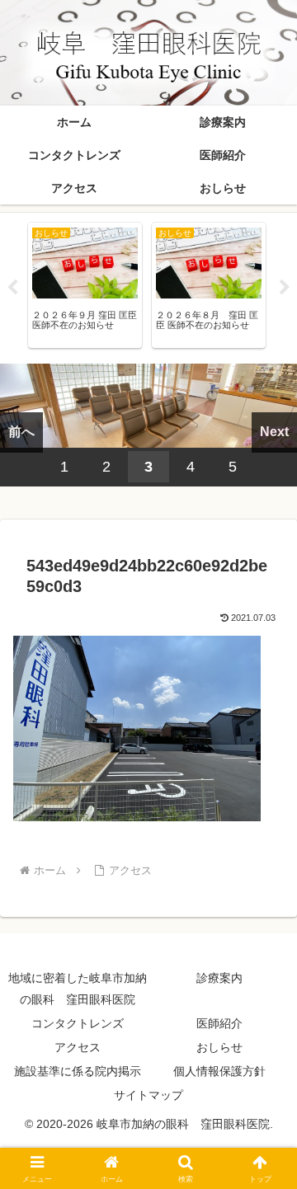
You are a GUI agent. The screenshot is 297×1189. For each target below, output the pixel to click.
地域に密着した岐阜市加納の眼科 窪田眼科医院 (77, 988)
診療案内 (219, 978)
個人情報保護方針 (219, 1071)
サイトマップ (148, 1095)
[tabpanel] (85, 285)
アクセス (77, 1047)
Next (284, 288)
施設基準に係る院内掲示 (77, 1071)
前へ (21, 432)
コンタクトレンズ (77, 1023)
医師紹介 (219, 1023)
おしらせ (219, 1047)
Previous (12, 288)
